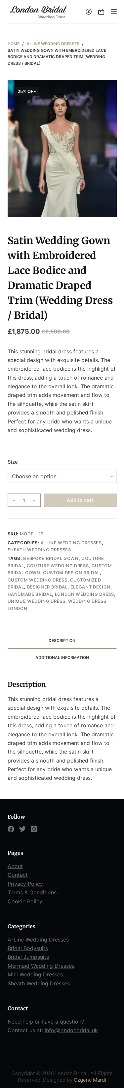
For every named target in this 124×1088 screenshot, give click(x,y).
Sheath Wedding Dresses (39, 549)
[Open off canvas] (114, 12)
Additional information (62, 657)
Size (13, 462)
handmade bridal (30, 594)
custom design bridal (71, 572)
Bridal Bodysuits (28, 948)
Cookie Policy (25, 901)
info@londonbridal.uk (71, 1030)
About (15, 866)
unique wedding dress (36, 601)
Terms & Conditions (32, 892)
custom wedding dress (37, 580)
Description (62, 640)
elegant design (90, 586)
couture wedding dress (58, 565)
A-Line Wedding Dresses (71, 542)
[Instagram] (34, 829)
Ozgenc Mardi (90, 1080)
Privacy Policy (25, 883)
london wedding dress (84, 594)
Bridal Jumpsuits (28, 956)
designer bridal (47, 586)
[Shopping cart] (101, 12)
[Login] (89, 12)
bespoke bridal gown (50, 558)
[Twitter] (22, 829)
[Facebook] (11, 829)
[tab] (62, 640)
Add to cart (80, 500)
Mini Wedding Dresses (35, 974)
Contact (18, 874)
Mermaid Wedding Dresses (41, 965)
